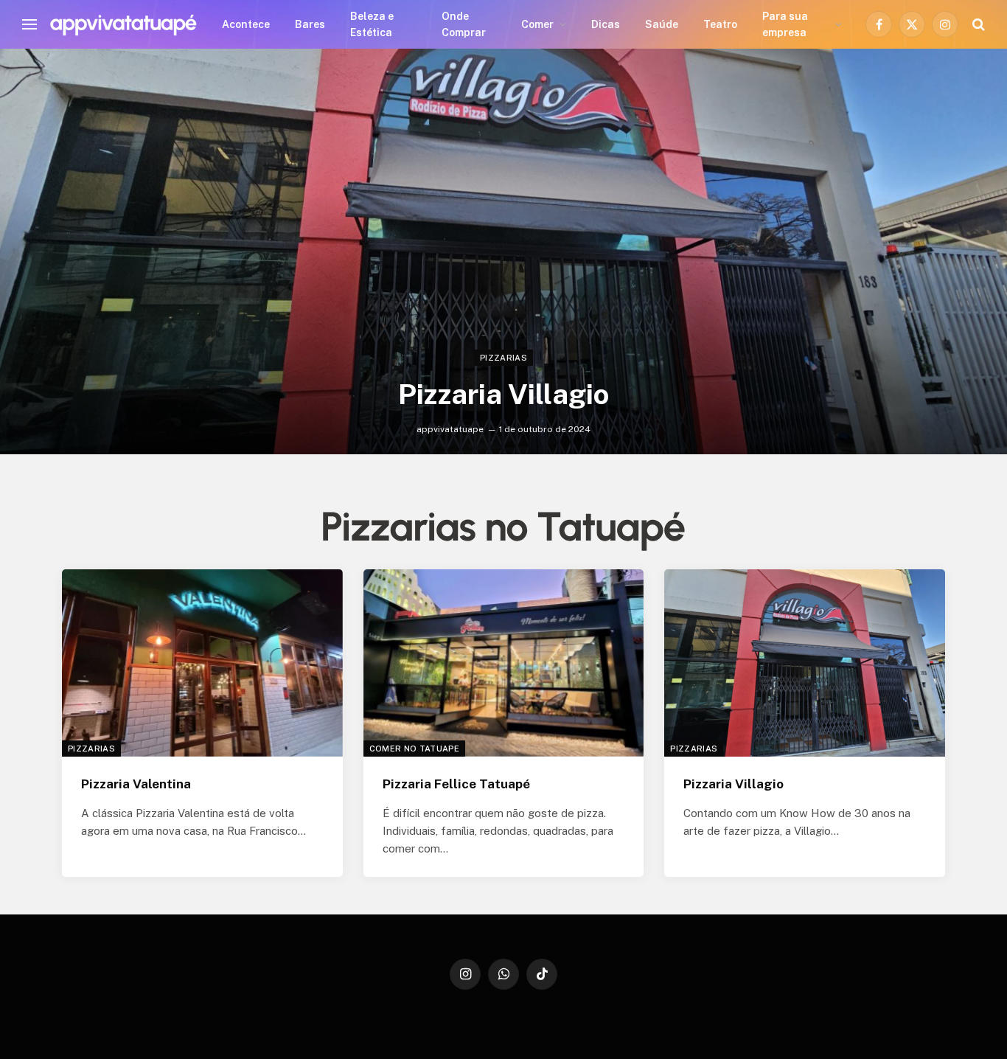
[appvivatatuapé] (123, 24)
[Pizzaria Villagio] (503, 251)
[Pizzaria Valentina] (202, 663)
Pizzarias (503, 357)
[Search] (977, 24)
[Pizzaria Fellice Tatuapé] (503, 663)
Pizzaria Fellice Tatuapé (456, 784)
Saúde (661, 24)
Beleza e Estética (372, 24)
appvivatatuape (450, 429)
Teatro (720, 24)
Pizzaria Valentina (136, 784)
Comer (537, 24)
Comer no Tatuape (414, 748)
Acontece (246, 24)
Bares (310, 24)
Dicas (605, 24)
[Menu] (29, 24)
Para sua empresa (785, 24)
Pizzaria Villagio (503, 394)
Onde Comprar (464, 24)
